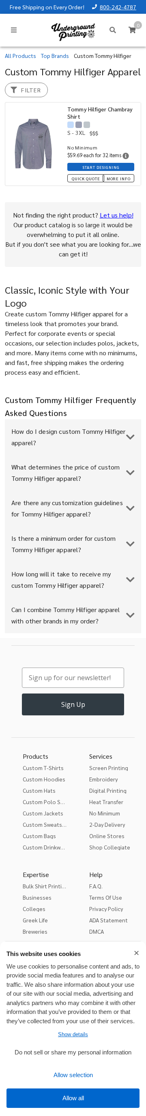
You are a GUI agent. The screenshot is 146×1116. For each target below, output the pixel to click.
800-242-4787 (118, 7)
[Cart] (132, 30)
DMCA (96, 931)
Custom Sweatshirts (48, 824)
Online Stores (107, 835)
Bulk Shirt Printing (45, 886)
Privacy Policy (106, 908)
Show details (73, 1034)
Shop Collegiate (109, 847)
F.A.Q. (96, 886)
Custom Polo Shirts (47, 801)
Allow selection (73, 1074)
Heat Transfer (106, 801)
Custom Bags (39, 835)
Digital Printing (108, 790)
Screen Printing (108, 767)
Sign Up (73, 704)
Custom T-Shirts (43, 767)
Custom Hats (39, 790)
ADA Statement (108, 920)
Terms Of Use (105, 897)
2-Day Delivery (107, 824)
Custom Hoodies (44, 779)
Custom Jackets (43, 813)
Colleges (34, 908)
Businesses (37, 897)
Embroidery (103, 779)
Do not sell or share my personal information (73, 1052)
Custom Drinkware (46, 847)
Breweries (35, 931)
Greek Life (35, 920)
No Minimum (104, 813)
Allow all (73, 1098)
